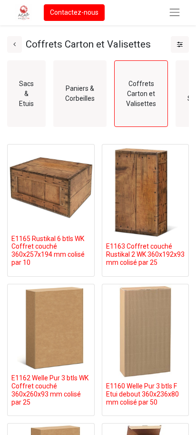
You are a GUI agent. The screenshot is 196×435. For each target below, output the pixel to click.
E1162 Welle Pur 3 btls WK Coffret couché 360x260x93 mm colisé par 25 (49, 390)
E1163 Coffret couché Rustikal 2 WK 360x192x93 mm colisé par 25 (145, 254)
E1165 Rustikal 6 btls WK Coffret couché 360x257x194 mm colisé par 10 (48, 250)
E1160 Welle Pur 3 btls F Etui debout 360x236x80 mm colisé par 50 (142, 394)
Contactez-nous (74, 12)
